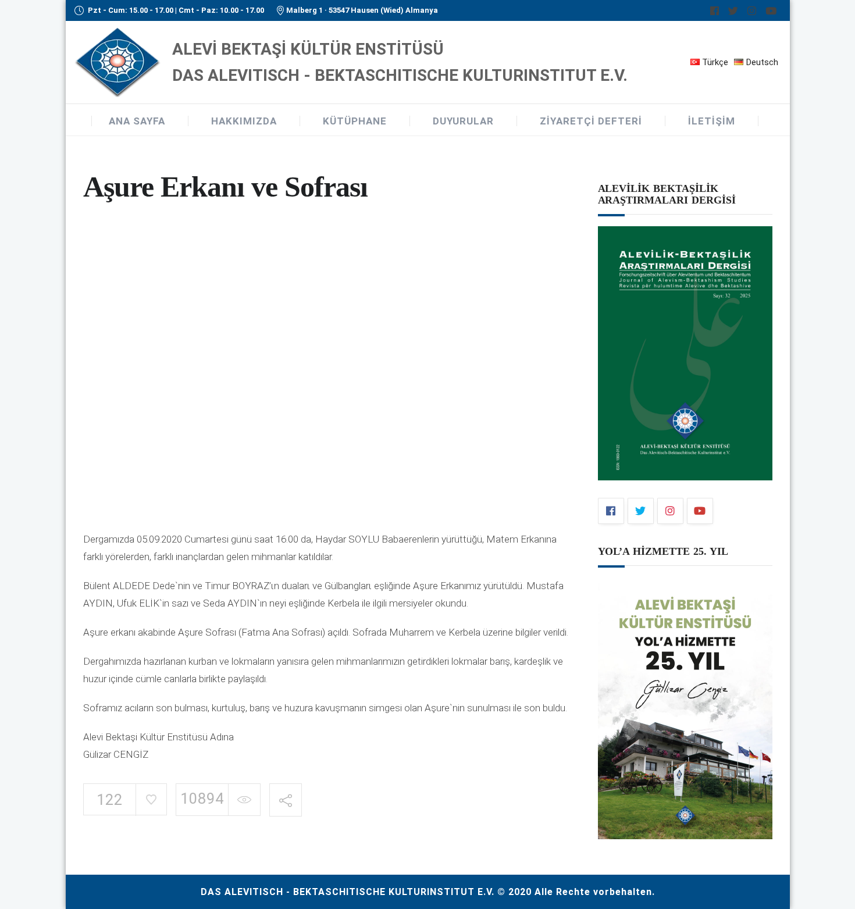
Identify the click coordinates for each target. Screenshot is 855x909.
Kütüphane (355, 121)
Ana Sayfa (137, 121)
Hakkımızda (244, 121)
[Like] (151, 799)
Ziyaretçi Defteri (591, 121)
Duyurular (463, 121)
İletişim (711, 121)
